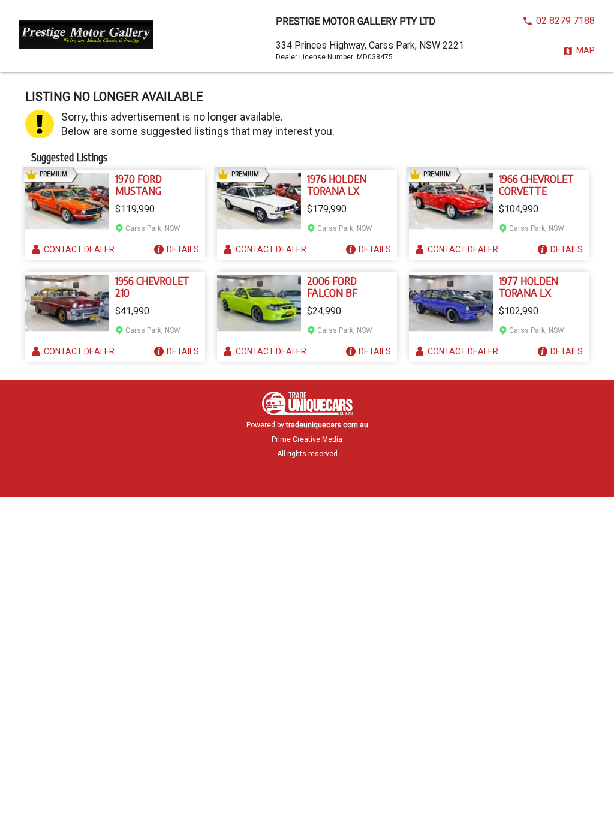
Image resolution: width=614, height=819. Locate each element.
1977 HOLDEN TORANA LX (528, 287)
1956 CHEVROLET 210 (152, 287)
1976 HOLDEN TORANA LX (336, 185)
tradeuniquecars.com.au (327, 425)
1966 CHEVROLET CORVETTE (536, 185)
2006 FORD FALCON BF (332, 287)
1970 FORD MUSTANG (138, 185)
